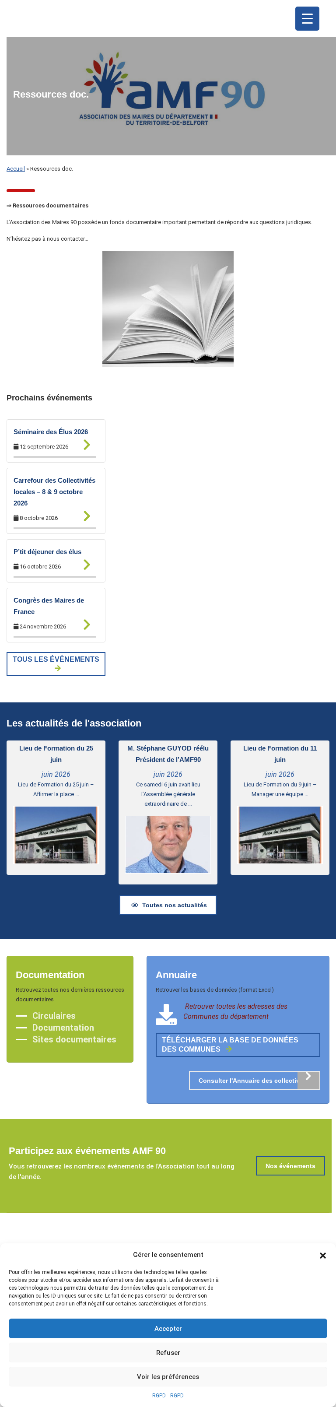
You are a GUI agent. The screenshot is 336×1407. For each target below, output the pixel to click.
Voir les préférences (168, 1377)
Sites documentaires (74, 1039)
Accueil (16, 168)
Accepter (168, 1329)
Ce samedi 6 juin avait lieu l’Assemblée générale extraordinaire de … (168, 794)
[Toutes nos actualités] (83, 443)
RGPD (159, 1396)
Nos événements (290, 1165)
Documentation (63, 1027)
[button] (322, 1254)
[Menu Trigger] (307, 19)
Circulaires (54, 1016)
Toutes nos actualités (174, 905)
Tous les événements (56, 659)
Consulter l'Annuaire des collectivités (255, 1080)
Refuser (168, 1353)
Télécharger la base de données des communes (230, 1044)
